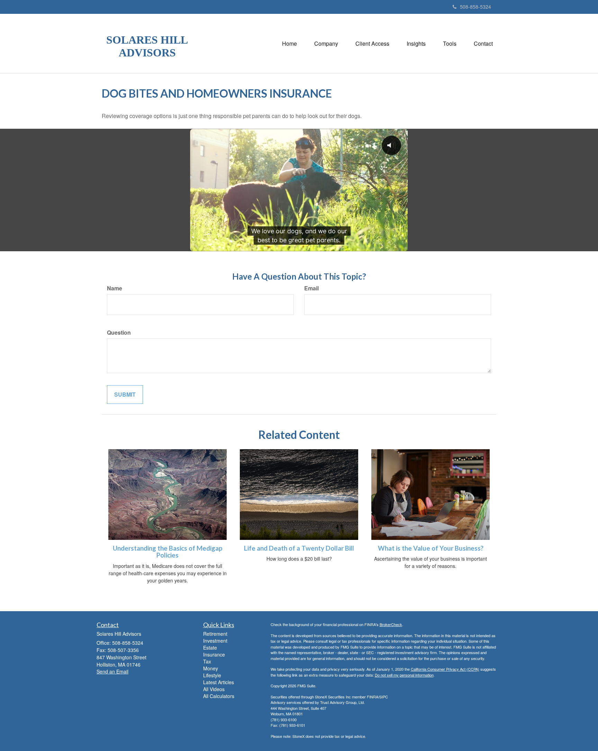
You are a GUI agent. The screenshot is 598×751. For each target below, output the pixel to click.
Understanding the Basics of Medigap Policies (168, 551)
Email (311, 288)
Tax (207, 661)
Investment (215, 640)
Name (114, 288)
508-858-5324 (475, 6)
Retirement (215, 633)
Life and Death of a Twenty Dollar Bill (299, 548)
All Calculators (218, 696)
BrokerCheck (391, 624)
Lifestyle (212, 675)
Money (210, 668)
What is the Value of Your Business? (430, 548)
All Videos (214, 689)
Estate (210, 647)
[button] (326, 43)
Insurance (214, 654)
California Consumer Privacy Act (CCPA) (445, 669)
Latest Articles (218, 682)
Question (119, 332)
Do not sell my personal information (404, 675)
